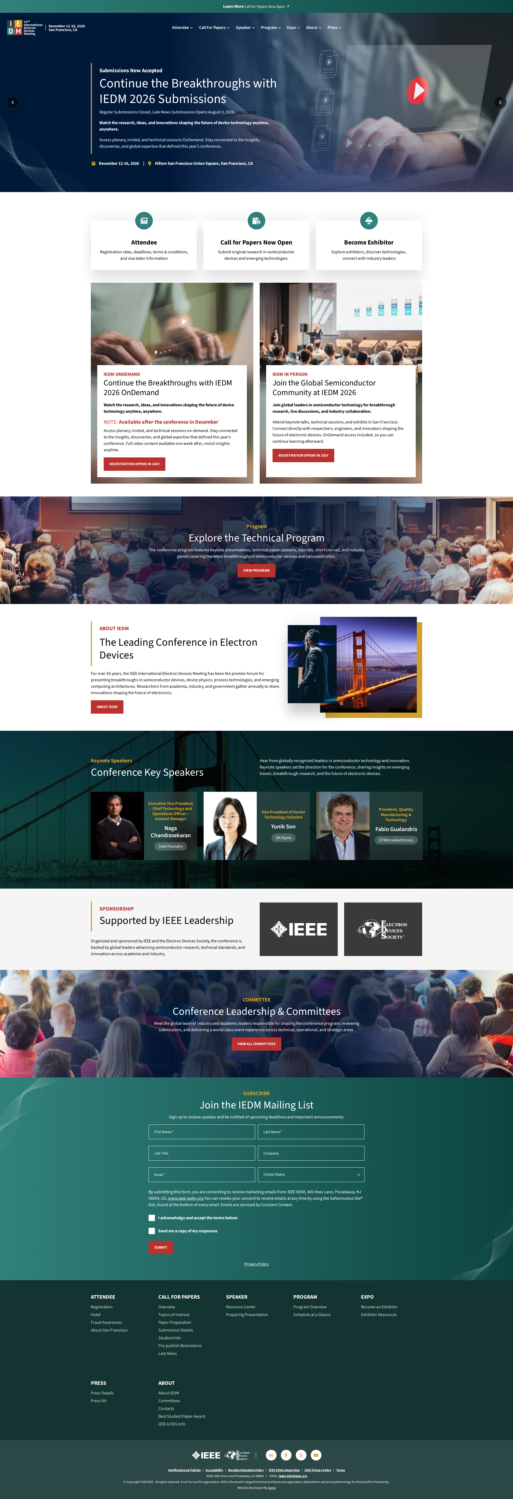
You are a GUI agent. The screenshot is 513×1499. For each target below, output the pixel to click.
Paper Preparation (174, 1322)
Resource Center (241, 1307)
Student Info (169, 1338)
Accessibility (214, 1470)
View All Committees (256, 1044)
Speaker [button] (243, 27)
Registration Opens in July (135, 464)
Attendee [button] (180, 27)
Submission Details (175, 1330)
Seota (272, 1488)
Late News (167, 1353)
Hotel (95, 1315)
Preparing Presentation (247, 1315)
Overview (166, 1307)
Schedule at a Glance (312, 1315)
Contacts (166, 1409)
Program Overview (310, 1307)
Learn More (246, 112)
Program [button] (269, 27)
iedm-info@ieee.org (293, 1476)
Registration (102, 1307)
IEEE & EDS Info (171, 1424)
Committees (169, 1401)
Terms (340, 1470)
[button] (206, 1455)
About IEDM (107, 707)
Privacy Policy (256, 1264)
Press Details (102, 1393)
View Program (256, 570)
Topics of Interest (173, 1315)
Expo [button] (291, 27)
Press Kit (98, 1401)
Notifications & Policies (184, 1470)
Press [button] (332, 27)
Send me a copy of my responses (187, 1231)
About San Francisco (109, 1330)
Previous (12, 102)
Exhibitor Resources (379, 1315)
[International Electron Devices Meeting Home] (46, 27)
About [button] (311, 27)
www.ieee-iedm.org (186, 1198)
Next (500, 102)
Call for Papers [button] (212, 27)
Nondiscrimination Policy (246, 1470)
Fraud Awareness (106, 1322)
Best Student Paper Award (181, 1416)
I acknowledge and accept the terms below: (199, 1218)
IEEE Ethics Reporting (284, 1470)
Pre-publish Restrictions (180, 1346)
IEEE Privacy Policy (318, 1470)
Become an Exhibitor (379, 1307)
